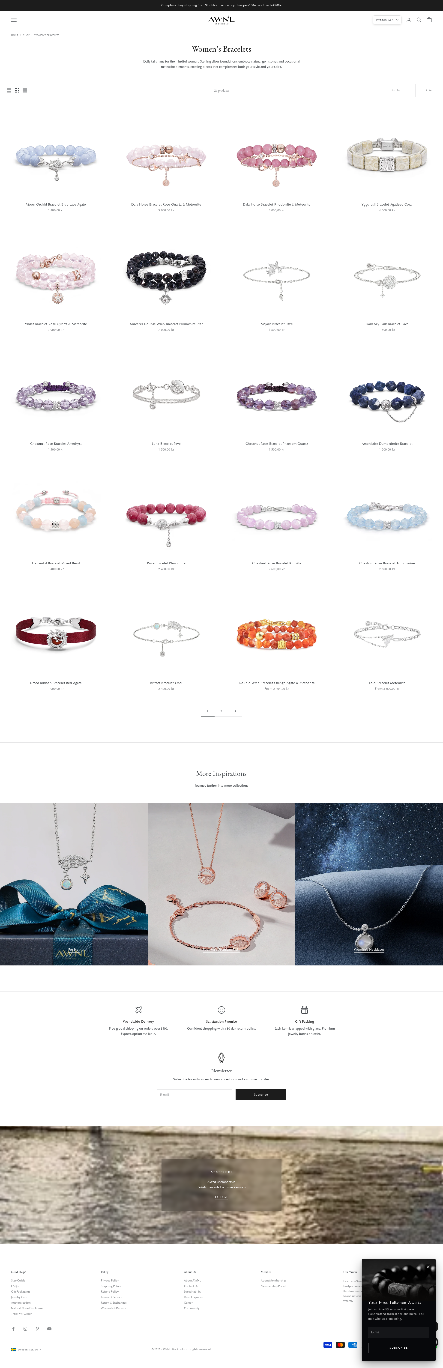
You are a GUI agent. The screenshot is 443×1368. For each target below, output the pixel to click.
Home (14, 35)
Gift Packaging (20, 1291)
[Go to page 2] (235, 711)
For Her (74, 950)
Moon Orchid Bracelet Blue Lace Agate (56, 204)
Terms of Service (111, 1297)
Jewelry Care (19, 1297)
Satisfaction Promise (221, 1022)
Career (188, 1303)
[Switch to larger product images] (9, 90)
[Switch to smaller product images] (17, 90)
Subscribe (398, 1348)
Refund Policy (110, 1291)
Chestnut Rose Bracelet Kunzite (276, 563)
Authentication (20, 1303)
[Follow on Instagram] (25, 1328)
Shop (26, 35)
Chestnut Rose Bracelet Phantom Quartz (276, 444)
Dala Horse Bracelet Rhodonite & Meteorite (277, 204)
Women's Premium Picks (221, 950)
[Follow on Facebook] (13, 1328)
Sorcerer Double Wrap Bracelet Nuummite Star (166, 324)
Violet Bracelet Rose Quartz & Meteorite (56, 324)
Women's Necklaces (369, 950)
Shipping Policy (111, 1286)
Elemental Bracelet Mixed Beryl (56, 563)
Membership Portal (273, 1286)
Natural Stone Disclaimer (27, 1308)
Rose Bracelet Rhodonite (166, 563)
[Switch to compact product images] (25, 90)
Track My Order (21, 1314)
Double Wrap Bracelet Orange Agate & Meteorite (277, 683)
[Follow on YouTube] (49, 1328)
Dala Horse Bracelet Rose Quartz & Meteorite (166, 204)
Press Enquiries (194, 1297)
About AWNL (192, 1280)
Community (192, 1308)
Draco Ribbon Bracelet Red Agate (56, 683)
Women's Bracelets (46, 35)
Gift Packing (304, 1022)
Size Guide (18, 1280)
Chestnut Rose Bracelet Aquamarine (387, 563)
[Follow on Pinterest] (37, 1328)
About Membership (273, 1280)
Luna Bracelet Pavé (166, 444)
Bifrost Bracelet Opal (166, 683)
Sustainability (192, 1291)
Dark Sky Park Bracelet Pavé (387, 324)
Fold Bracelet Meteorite (387, 683)
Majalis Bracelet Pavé (277, 324)
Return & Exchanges (113, 1303)
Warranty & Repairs (113, 1308)
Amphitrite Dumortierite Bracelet (387, 444)
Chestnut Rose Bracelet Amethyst (56, 444)
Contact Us (191, 1286)
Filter (429, 90)
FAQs (14, 1286)
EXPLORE (221, 1197)
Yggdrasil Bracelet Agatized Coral (387, 204)
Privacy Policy (110, 1280)
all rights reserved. (199, 1349)
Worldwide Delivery (138, 1022)
